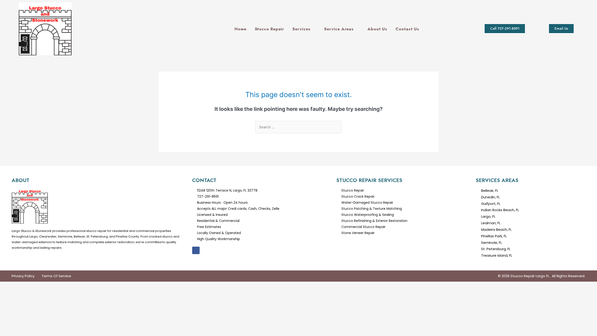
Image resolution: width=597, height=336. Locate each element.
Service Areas (339, 29)
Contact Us (407, 29)
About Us (377, 29)
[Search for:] (298, 127)
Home (240, 29)
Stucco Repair (269, 29)
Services (301, 29)
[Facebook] (196, 250)
